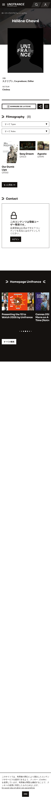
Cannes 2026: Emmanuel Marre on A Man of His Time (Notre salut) (17, 317)
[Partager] (40, 106)
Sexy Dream (27, 153)
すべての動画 (9, 342)
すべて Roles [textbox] (10, 131)
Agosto (42, 153)
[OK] (25, 794)
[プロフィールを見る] (45, 4)
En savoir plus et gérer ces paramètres (18, 788)
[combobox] (25, 124)
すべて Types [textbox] (10, 124)
